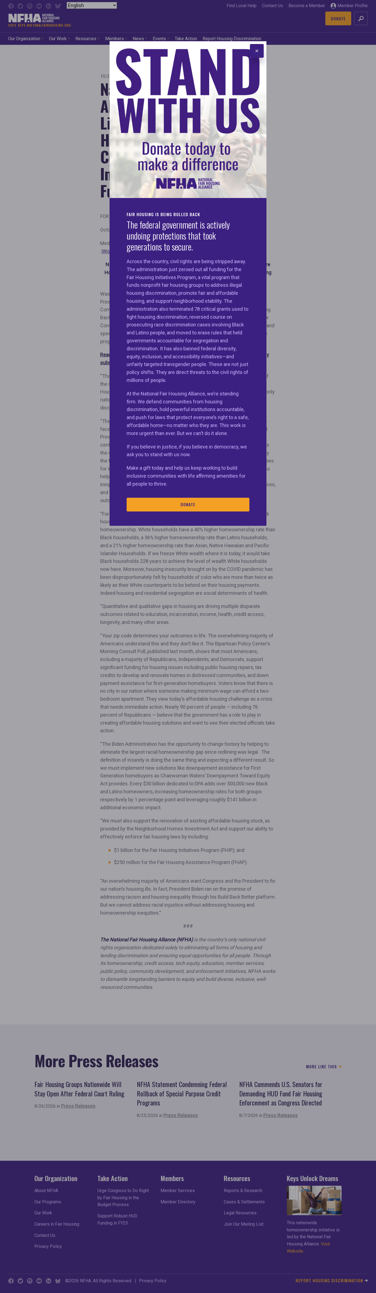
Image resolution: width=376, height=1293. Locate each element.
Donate (188, 504)
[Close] (257, 51)
